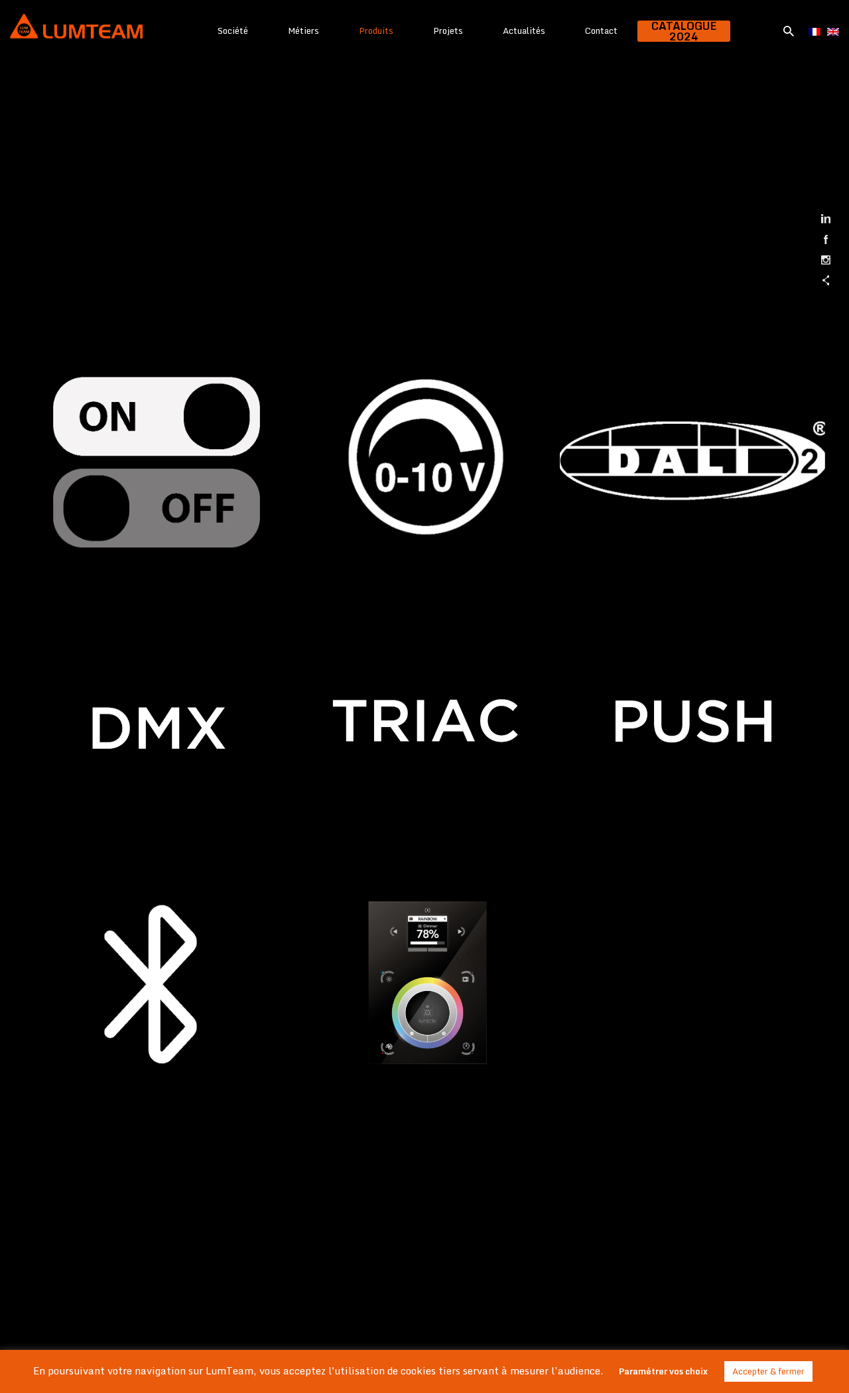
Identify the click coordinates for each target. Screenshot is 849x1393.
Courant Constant (156, 1186)
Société (233, 30)
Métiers (303, 30)
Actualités (524, 30)
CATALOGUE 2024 (684, 31)
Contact (601, 30)
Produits (376, 30)
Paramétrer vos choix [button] (663, 1371)
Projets (448, 30)
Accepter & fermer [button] (768, 1371)
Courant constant (693, 918)
